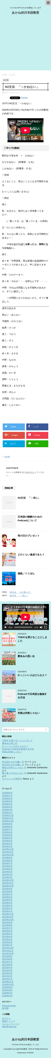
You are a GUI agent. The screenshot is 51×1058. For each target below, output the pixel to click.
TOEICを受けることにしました (17, 740)
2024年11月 (7, 852)
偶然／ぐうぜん (26, 573)
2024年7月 (7, 863)
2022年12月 (8, 914)
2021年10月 (8, 953)
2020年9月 (7, 987)
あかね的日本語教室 (25, 12)
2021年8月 (7, 959)
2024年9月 (7, 858)
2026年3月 (7, 807)
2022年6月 (7, 931)
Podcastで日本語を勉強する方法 (18, 749)
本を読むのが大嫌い (12, 762)
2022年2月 (7, 942)
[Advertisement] (25, 44)
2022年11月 (7, 917)
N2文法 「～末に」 (29, 497)
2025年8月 (7, 827)
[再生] (5, 627)
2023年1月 (7, 911)
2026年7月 (7, 796)
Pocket (24, 97)
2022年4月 (7, 936)
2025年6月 (7, 832)
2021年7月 (7, 962)
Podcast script (9, 1006)
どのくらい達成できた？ (31, 554)
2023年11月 (7, 883)
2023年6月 (7, 897)
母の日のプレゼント (29, 535)
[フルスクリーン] (45, 627)
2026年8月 (7, 793)
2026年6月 (7, 798)
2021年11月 (7, 951)
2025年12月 (8, 815)
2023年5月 (7, 900)
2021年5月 (7, 967)
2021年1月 (7, 979)
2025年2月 (7, 843)
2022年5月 (7, 934)
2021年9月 (7, 956)
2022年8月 (7, 925)
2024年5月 (7, 869)
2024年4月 (7, 872)
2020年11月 (7, 982)
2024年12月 (8, 849)
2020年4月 (7, 996)
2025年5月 (7, 835)
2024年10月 (8, 855)
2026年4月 (7, 804)
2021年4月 (7, 970)
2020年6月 (7, 993)
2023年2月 (7, 908)
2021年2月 (7, 976)
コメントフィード (10, 1024)
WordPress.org (9, 1027)
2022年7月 (7, 928)
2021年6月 (7, 965)
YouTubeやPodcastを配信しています (25, 1045)
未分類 (7, 457)
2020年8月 (7, 990)
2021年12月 (8, 948)
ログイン (31, 472)
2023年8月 (7, 891)
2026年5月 (7, 801)
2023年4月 (7, 903)
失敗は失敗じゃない (29, 713)
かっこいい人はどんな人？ (32, 675)
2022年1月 (7, 945)
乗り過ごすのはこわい (13, 773)
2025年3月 (7, 841)
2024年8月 (7, 860)
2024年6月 (7, 866)
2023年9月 (7, 889)
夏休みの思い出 (26, 656)
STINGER (30, 1053)
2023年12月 (8, 880)
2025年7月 (7, 829)
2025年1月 (7, 846)
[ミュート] (41, 627)
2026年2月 (7, 810)
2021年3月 (7, 973)
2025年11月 (7, 818)
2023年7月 (7, 894)
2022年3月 (7, 939)
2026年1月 (7, 812)
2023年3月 (7, 905)
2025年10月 (8, 821)
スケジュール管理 (10, 779)
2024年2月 (7, 877)
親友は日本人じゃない (13, 767)
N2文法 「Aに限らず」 (21, 592)
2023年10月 (8, 886)
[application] (25, 617)
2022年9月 (7, 922)
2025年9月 (7, 824)
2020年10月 (8, 984)
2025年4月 (7, 838)
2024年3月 (7, 874)
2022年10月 (8, 920)
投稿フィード (8, 1021)
